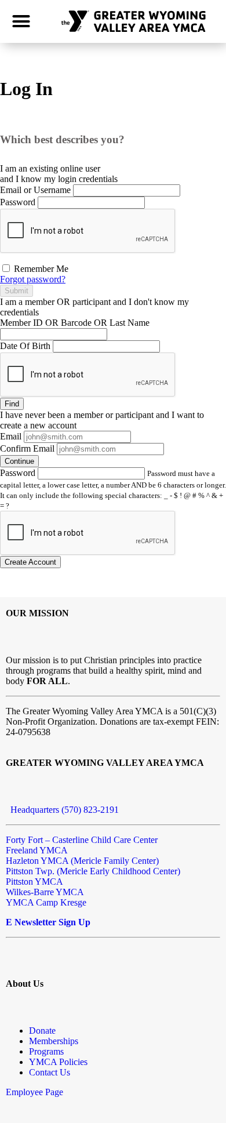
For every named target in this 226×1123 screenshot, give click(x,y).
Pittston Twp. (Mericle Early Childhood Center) (93, 871)
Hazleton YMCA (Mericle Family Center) (82, 861)
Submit (16, 290)
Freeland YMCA (37, 850)
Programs (46, 1051)
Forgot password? (32, 279)
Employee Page (34, 1092)
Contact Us (49, 1072)
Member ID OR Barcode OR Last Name (75, 323)
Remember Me (40, 269)
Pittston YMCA (34, 881)
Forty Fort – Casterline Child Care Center (82, 840)
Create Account (30, 562)
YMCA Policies (58, 1062)
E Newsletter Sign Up (48, 922)
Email (10, 436)
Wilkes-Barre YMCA (45, 892)
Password (17, 202)
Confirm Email (27, 448)
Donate (42, 1030)
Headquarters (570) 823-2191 (62, 810)
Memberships (53, 1041)
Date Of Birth (25, 346)
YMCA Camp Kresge (46, 902)
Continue (19, 461)
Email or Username (35, 190)
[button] (21, 21)
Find (12, 403)
